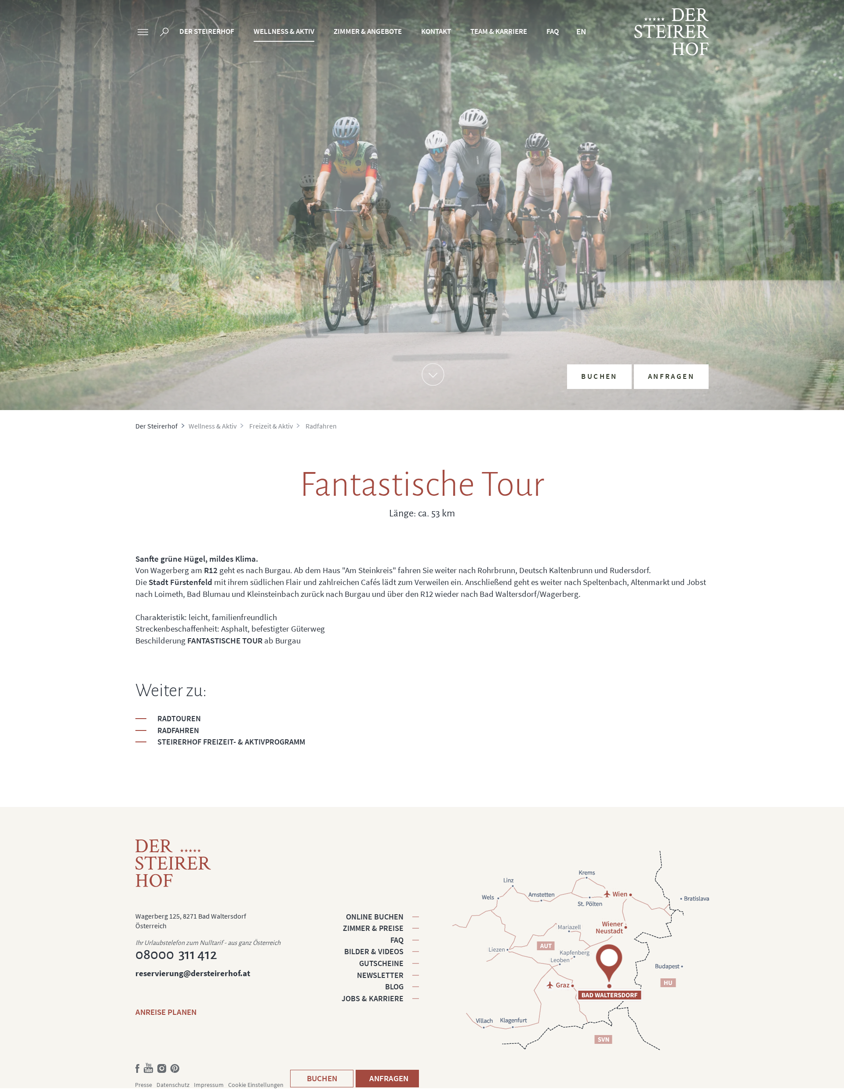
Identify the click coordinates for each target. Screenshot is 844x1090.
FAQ (552, 31)
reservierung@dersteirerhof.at (192, 973)
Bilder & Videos (374, 951)
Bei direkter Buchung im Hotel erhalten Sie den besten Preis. (641, 307)
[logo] (671, 31)
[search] (164, 33)
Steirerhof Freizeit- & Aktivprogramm (231, 742)
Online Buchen (375, 917)
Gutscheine (381, 963)
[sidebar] (142, 33)
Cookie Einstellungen (256, 1085)
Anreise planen (165, 1011)
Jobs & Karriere (373, 998)
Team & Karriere (498, 31)
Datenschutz (172, 1085)
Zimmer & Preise (373, 928)
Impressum (209, 1085)
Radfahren (178, 730)
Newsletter (380, 975)
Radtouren (179, 718)
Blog (394, 986)
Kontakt (436, 31)
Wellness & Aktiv (284, 31)
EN (581, 31)
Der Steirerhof (206, 31)
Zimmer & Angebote (368, 31)
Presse (143, 1085)
